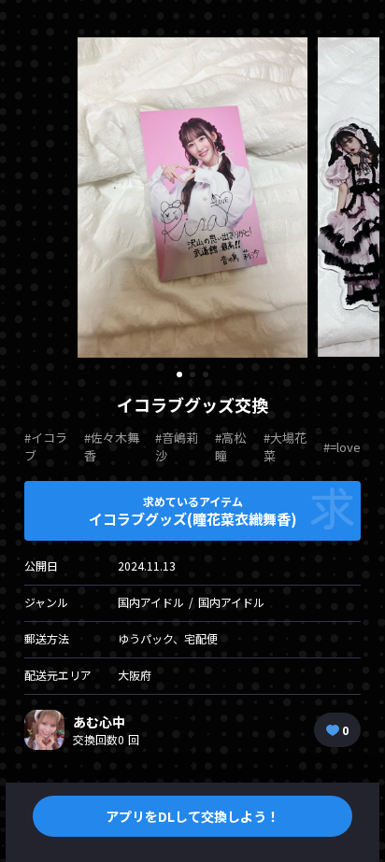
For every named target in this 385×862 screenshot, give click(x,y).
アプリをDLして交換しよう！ (192, 816)
